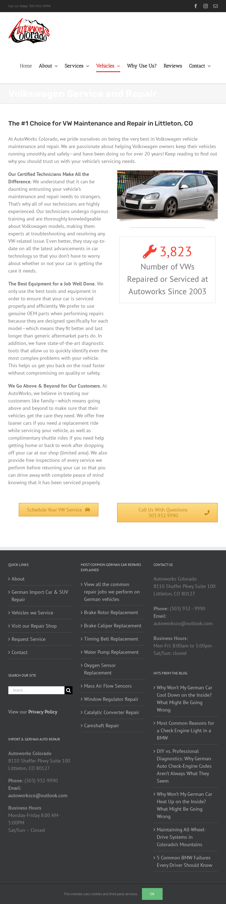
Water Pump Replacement (111, 652)
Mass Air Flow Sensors (108, 686)
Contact (20, 652)
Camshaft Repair (101, 725)
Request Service (28, 639)
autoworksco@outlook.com (38, 795)
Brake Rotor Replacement (111, 612)
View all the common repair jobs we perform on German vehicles (112, 591)
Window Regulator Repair (111, 699)
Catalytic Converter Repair (111, 712)
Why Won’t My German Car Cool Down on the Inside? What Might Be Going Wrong (184, 698)
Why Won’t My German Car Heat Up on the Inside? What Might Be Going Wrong (184, 805)
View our (32, 712)
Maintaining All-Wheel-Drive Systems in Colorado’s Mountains (181, 837)
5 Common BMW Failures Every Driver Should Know (184, 861)
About (18, 579)
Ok (152, 894)
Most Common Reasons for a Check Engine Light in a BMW (185, 730)
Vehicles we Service (32, 612)
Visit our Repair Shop (34, 626)
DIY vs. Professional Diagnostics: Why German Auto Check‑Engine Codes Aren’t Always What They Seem (184, 766)
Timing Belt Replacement (111, 639)
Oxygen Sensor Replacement (100, 669)
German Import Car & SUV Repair (40, 596)
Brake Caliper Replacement (112, 625)
